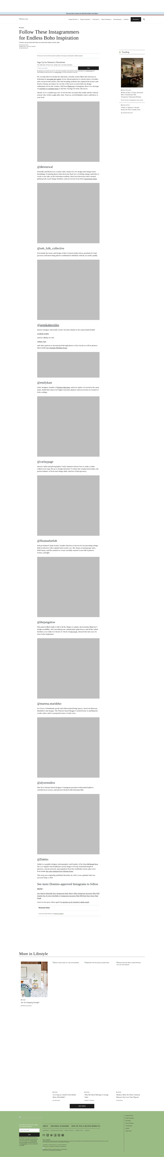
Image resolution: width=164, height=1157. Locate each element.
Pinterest (71, 86)
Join (88, 68)
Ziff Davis (53, 1144)
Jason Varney (140, 100)
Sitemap (87, 1130)
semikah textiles (43, 334)
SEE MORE (82, 1106)
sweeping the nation (54, 79)
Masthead (46, 1130)
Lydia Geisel (57, 1100)
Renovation (96, 19)
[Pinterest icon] (51, 1135)
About (45, 1126)
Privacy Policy (58, 72)
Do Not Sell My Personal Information (52, 1150)
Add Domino (23, 48)
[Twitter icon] (59, 1135)
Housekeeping (117, 19)
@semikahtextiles (48, 325)
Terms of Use (89, 71)
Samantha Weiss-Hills (127, 112)
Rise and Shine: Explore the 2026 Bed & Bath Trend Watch (82, 13)
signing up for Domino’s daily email (75, 902)
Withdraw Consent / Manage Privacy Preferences (55, 1149)
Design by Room (73, 19)
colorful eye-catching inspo (49, 89)
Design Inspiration (85, 19)
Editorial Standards (58, 913)
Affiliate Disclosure (56, 1130)
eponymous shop (90, 179)
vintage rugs (41, 342)
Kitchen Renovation (126, 90)
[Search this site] (144, 19)
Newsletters (136, 19)
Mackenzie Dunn (24, 45)
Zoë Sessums (125, 100)
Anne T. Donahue (90, 1100)
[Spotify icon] (63, 1135)
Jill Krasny (120, 1100)
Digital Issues (128, 1131)
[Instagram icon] (47, 1135)
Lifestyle (126, 19)
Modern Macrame (63, 387)
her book (74, 632)
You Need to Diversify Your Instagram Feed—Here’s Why (57, 893)
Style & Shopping (106, 19)
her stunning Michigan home (56, 348)
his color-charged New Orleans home (59, 871)
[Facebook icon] (55, 1135)
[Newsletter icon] (44, 1135)
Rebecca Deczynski (27, 1005)
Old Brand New (92, 864)
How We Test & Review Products (85, 1126)
